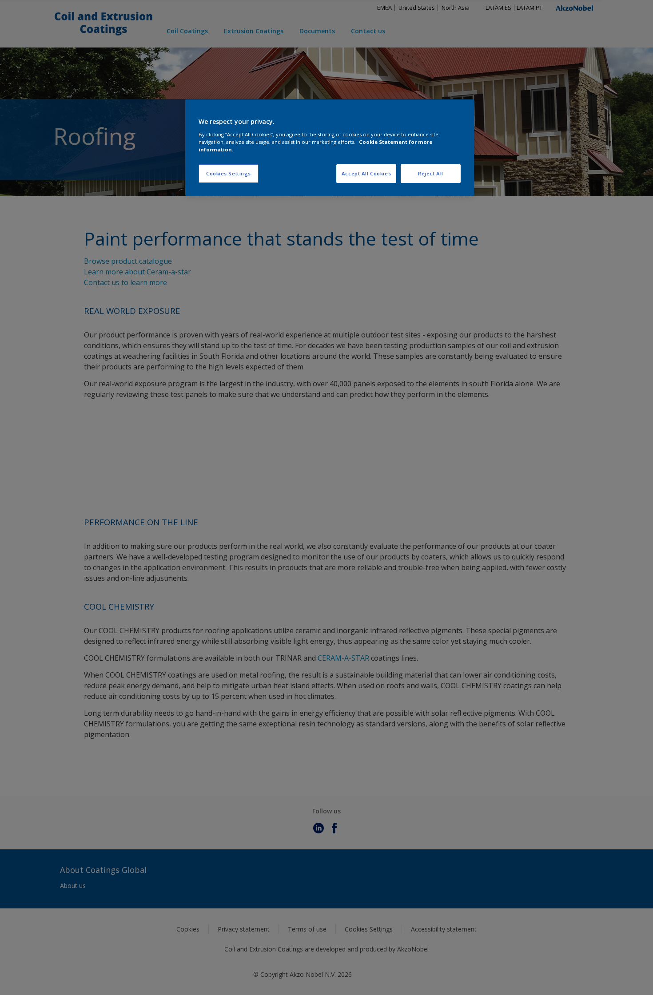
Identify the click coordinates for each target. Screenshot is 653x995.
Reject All (430, 173)
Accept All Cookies (366, 173)
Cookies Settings (228, 173)
